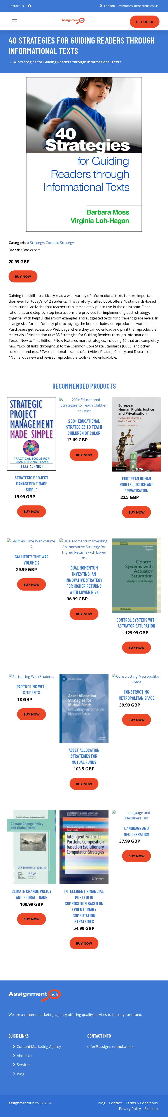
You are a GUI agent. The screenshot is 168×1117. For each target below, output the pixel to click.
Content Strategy (60, 242)
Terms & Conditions (141, 1103)
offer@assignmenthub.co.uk (138, 6)
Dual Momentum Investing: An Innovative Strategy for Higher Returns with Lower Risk (84, 579)
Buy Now (23, 276)
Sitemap (151, 1108)
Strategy (37, 242)
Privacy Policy (130, 1108)
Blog (20, 1073)
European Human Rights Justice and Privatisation (137, 484)
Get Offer (144, 21)
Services (23, 1064)
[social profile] (29, 6)
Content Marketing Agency (39, 1046)
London (109, 6)
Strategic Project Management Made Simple (31, 483)
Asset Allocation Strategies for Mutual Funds (84, 756)
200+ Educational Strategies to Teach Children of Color (84, 427)
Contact (115, 1103)
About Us (24, 1055)
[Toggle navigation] (14, 21)
